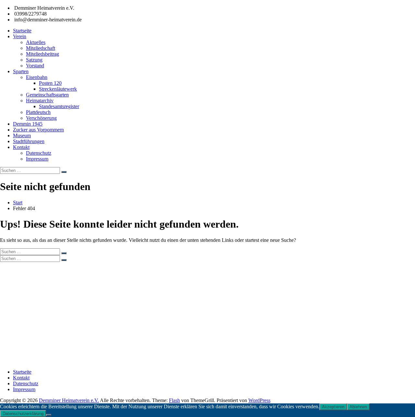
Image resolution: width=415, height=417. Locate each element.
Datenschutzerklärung (23, 413)
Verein (19, 36)
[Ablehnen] (48, 415)
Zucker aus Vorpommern (38, 129)
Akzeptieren (333, 406)
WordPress (259, 400)
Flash (174, 400)
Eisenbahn (36, 77)
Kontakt (21, 147)
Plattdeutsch (38, 112)
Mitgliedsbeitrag (42, 54)
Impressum (37, 159)
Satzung (34, 59)
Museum (22, 135)
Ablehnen (358, 406)
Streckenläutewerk (58, 89)
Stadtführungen (28, 141)
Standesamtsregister (59, 106)
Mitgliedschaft (40, 48)
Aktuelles (35, 42)
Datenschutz (38, 153)
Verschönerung (41, 118)
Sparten (21, 71)
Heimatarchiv (39, 100)
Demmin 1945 (27, 124)
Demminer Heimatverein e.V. (69, 400)
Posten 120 (50, 83)
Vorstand (35, 65)
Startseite (22, 30)
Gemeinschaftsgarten (47, 94)
